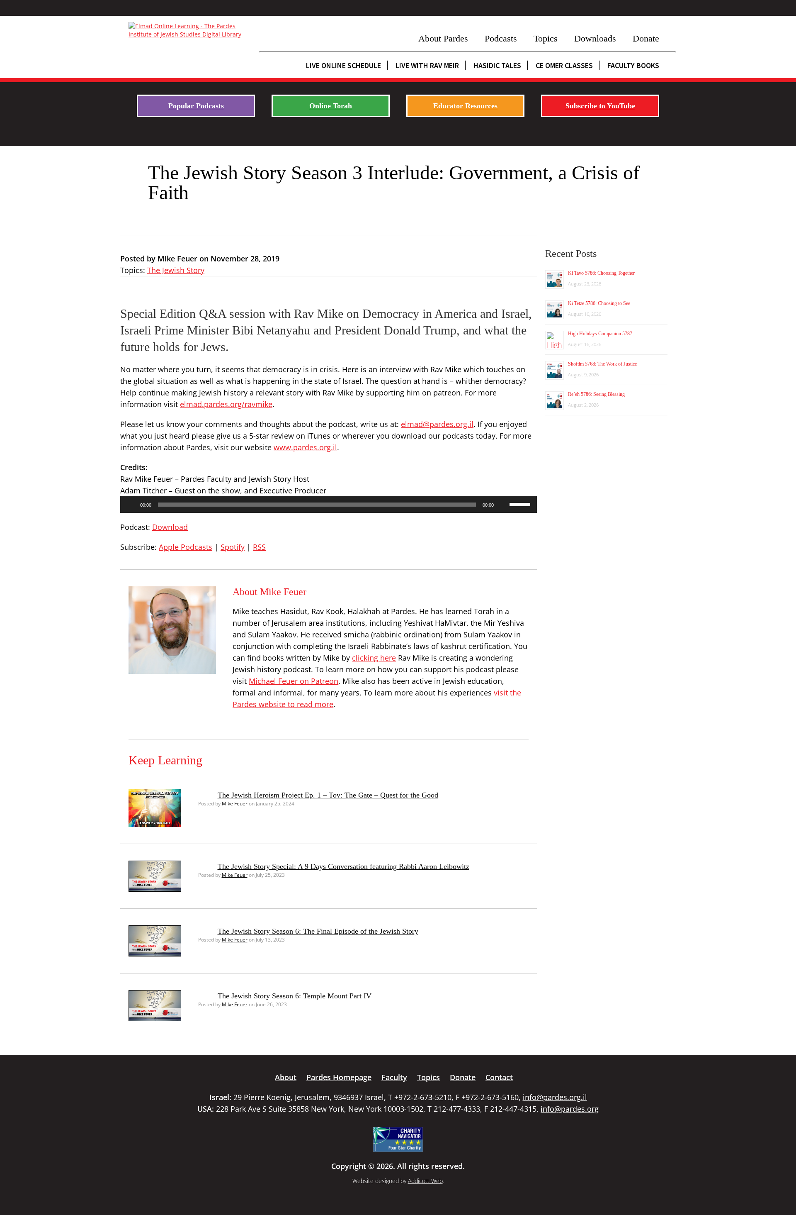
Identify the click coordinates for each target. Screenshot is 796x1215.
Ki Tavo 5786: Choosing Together (601, 273)
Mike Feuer (235, 803)
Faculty (394, 1077)
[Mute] (503, 504)
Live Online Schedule (343, 65)
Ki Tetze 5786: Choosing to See (599, 303)
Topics (546, 38)
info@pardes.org (570, 1109)
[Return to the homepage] (190, 30)
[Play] (131, 504)
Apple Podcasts (185, 547)
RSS (259, 547)
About (285, 1077)
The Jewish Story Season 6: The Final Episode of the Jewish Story (318, 931)
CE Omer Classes (564, 65)
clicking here (374, 658)
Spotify (233, 547)
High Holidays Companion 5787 (600, 334)
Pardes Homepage (338, 1077)
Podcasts (501, 38)
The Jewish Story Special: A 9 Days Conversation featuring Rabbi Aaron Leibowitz (343, 866)
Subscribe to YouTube (600, 106)
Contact (499, 1077)
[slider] (521, 503)
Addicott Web (425, 1181)
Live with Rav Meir (427, 65)
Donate (646, 38)
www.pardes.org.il (305, 447)
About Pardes (443, 38)
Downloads (595, 38)
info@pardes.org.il (555, 1097)
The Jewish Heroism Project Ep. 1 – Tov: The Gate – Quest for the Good (328, 795)
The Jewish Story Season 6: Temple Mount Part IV (294, 996)
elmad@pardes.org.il (437, 424)
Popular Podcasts (196, 106)
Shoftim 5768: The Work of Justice (602, 364)
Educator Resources (465, 106)
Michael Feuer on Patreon (293, 681)
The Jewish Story (175, 270)
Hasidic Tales (497, 65)
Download (170, 527)
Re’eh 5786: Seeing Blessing (596, 394)
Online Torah (330, 106)
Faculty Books (633, 65)
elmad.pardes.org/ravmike (226, 404)
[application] (328, 504)
